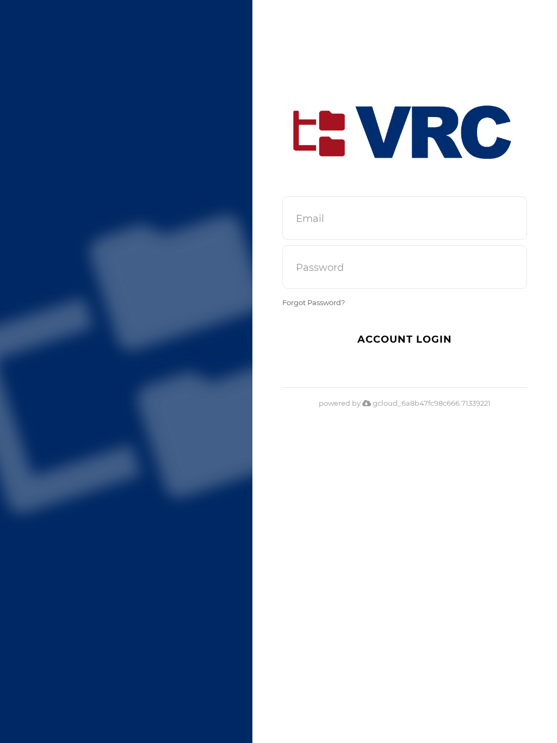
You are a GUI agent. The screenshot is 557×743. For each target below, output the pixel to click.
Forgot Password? (313, 302)
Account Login (404, 339)
